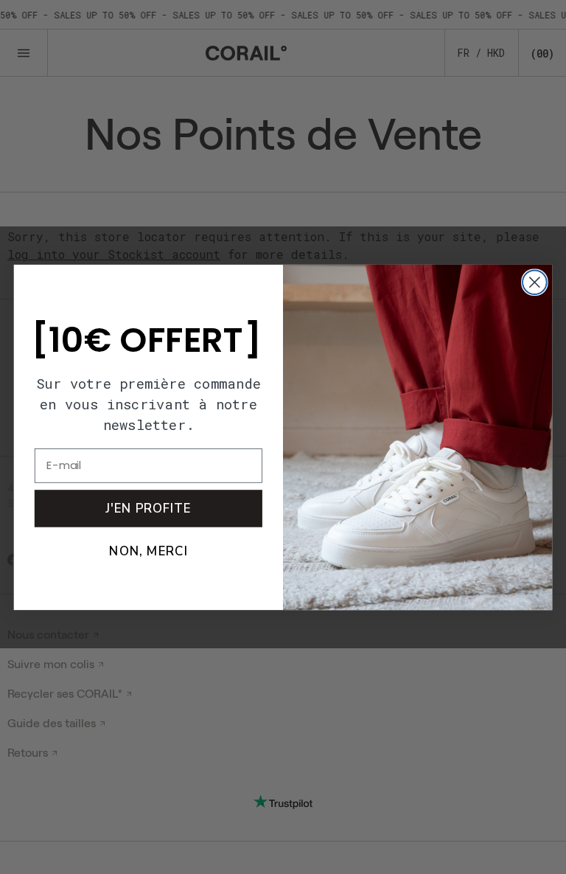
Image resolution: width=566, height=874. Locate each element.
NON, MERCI (148, 550)
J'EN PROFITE (148, 507)
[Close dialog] (535, 282)
